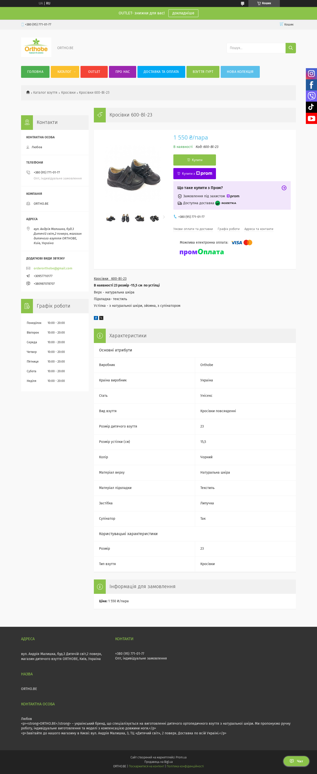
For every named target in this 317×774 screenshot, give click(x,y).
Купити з (188, 173)
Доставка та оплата (161, 72)
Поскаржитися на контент (146, 766)
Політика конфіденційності (185, 766)
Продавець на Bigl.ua (158, 762)
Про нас (122, 72)
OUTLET (94, 72)
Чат (300, 761)
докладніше (183, 13)
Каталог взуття (45, 92)
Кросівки (68, 92)
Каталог (64, 72)
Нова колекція (240, 72)
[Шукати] (291, 48)
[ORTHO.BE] (36, 56)
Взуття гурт (203, 72)
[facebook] (96, 319)
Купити (197, 160)
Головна (35, 72)
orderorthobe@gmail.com (53, 268)
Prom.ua (181, 757)
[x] (101, 319)
